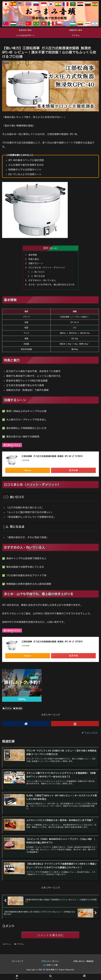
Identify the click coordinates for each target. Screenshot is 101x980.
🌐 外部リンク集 (50, 965)
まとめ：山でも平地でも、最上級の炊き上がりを (51, 284)
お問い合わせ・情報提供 (83, 961)
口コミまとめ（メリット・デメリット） (47, 267)
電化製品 (19, 708)
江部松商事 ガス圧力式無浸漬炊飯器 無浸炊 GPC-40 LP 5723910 (52, 456)
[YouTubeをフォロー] (75, 723)
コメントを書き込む (50, 935)
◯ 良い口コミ (38, 272)
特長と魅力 (33, 259)
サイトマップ (17, 961)
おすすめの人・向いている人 (42, 280)
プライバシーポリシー (50, 961)
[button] (93, 581)
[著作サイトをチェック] (26, 723)
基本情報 (32, 255)
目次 (45, 248)
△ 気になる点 (38, 276)
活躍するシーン (35, 263)
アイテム (8, 708)
